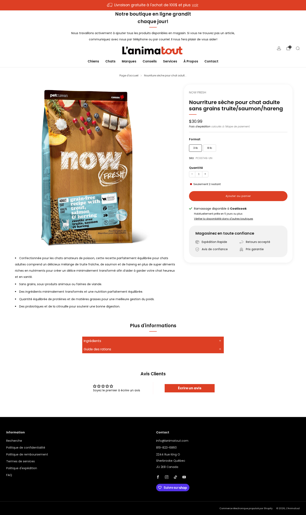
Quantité (196, 168)
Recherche (14, 441)
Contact (211, 61)
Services (170, 61)
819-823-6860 (166, 447)
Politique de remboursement (27, 454)
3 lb (195, 148)
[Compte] (279, 48)
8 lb (209, 148)
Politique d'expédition (21, 468)
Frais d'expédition (199, 126)
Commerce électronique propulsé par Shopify (245, 508)
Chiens (93, 61)
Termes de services (20, 461)
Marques (129, 61)
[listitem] (152, 5)
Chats (110, 61)
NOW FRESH (197, 92)
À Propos (190, 61)
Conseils (150, 61)
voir (195, 4)
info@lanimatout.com (172, 441)
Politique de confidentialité (25, 447)
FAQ (9, 475)
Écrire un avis (189, 388)
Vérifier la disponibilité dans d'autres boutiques (223, 218)
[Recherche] (298, 48)
